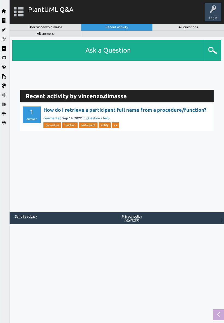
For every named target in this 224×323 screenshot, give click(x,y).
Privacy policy (132, 216)
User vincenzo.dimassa (45, 27)
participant (88, 125)
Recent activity (116, 27)
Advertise (132, 219)
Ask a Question (108, 50)
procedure (52, 125)
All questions (188, 27)
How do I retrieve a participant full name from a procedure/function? (124, 110)
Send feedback (26, 216)
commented (52, 118)
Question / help (98, 118)
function (69, 125)
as (115, 125)
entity (104, 125)
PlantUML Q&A (50, 9)
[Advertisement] (116, 73)
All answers (45, 33)
